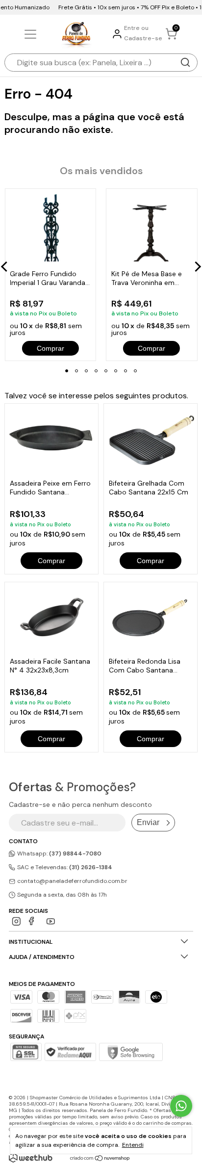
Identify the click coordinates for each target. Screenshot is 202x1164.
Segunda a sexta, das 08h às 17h (61, 895)
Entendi (133, 1145)
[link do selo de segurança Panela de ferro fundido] (70, 1053)
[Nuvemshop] (100, 1159)
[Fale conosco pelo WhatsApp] (181, 1106)
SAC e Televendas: (64, 867)
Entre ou (136, 28)
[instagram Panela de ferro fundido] (16, 921)
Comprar (51, 561)
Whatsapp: (58, 853)
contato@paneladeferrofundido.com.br (72, 881)
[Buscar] (185, 62)
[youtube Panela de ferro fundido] (50, 921)
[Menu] (32, 35)
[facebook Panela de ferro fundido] (33, 921)
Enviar (148, 822)
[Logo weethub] (30, 1157)
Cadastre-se (143, 38)
